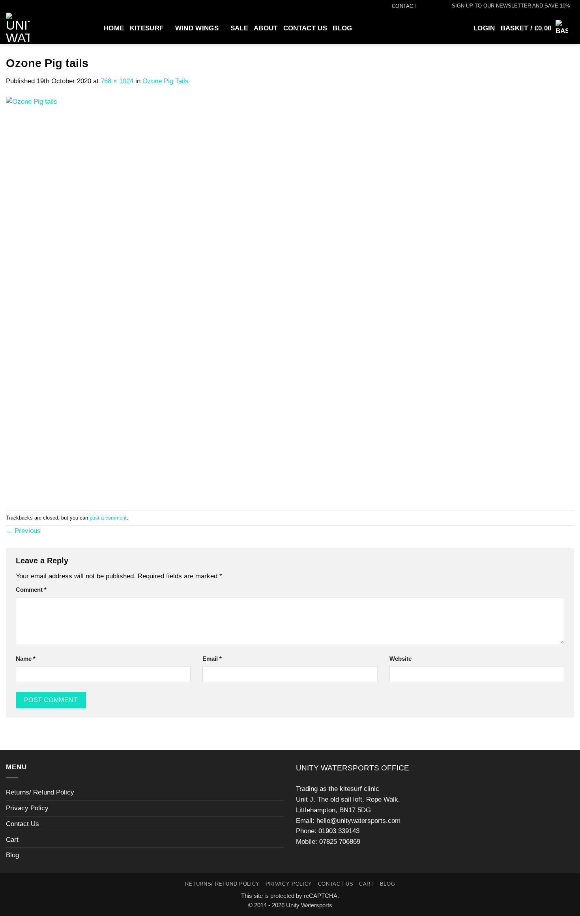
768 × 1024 (117, 81)
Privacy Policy (27, 808)
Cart (12, 839)
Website (400, 658)
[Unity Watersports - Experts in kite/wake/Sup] (42, 28)
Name (26, 658)
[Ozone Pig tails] (157, 298)
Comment (31, 589)
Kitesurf (147, 28)
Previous (23, 531)
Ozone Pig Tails (165, 81)
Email (212, 658)
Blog (342, 28)
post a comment (108, 518)
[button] (507, 6)
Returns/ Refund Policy (40, 792)
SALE (239, 28)
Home (114, 28)
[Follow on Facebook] (420, 6)
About (266, 28)
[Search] (94, 28)
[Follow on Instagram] (428, 6)
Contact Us (305, 28)
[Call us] (436, 6)
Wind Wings (197, 28)
